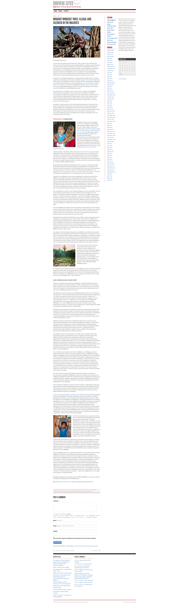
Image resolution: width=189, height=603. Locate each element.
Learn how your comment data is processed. (86, 546)
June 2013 (109, 155)
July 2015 (109, 123)
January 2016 (110, 113)
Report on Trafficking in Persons (72, 299)
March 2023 (110, 54)
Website (55, 531)
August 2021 (110, 70)
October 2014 (110, 137)
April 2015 (110, 127)
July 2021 (109, 72)
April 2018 (110, 80)
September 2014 (111, 139)
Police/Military (112, 38)
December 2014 (111, 133)
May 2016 (109, 105)
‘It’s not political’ (95, 550)
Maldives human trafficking (70, 491)
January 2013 (110, 166)
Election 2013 (111, 44)
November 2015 (111, 117)
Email (63, 526)
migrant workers (80, 491)
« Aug (120, 74)
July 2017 (109, 86)
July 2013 (109, 153)
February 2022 (111, 66)
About (60, 11)
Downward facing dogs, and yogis (62, 589)
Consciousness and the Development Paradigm (64, 550)
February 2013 (111, 164)
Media (109, 32)
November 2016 (111, 95)
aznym (134, 602)
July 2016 (109, 101)
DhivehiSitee (61, 489)
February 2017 (111, 93)
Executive (110, 22)
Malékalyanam (58, 119)
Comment (55, 501)
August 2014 (110, 141)
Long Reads (84, 489)
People (88, 489)
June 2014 (109, 145)
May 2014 (109, 147)
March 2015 (110, 129)
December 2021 (111, 68)
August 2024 (110, 52)
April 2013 (110, 159)
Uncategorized (112, 42)
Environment (111, 20)
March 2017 (110, 91)
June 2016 (109, 103)
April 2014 (110, 149)
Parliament (111, 34)
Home (55, 11)
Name (57, 520)
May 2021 (109, 76)
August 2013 (110, 151)
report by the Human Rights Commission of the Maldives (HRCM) (71, 394)
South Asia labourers (88, 491)
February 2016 (111, 111)
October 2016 (110, 97)
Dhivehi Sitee (63, 3)
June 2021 (109, 74)
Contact (66, 11)
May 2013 (109, 157)
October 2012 (110, 170)
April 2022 (110, 62)
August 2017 (110, 84)
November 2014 (111, 135)
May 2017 (109, 89)
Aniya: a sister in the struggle (61, 567)
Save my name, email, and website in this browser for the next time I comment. (74, 538)
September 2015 (111, 121)
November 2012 (111, 168)
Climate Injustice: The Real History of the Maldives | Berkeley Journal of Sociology (84, 575)
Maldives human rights (59, 491)
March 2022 (110, 64)
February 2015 (111, 131)
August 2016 (110, 99)
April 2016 (110, 107)
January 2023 (110, 56)
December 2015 (111, 115)
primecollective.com (65, 481)
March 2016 (110, 109)
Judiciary (79, 489)
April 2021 (110, 78)
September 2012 (111, 172)
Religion (110, 40)
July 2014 (109, 143)
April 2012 (110, 180)
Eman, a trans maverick (85, 564)
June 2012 (109, 176)
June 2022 (109, 60)
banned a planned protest (76, 91)
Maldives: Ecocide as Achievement (62, 573)
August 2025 (110, 50)
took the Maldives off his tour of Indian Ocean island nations (77, 171)
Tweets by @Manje (122, 78)
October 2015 (110, 119)
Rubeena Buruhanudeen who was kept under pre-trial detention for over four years (88, 130)
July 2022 (109, 58)
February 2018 (111, 82)
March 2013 (110, 162)
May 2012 (109, 178)
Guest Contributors (73, 489)
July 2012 (109, 174)
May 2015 (109, 125)
